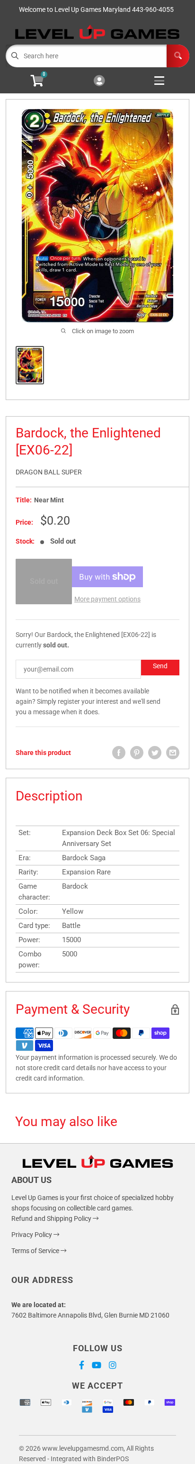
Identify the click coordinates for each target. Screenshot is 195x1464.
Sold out (44, 581)
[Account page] (99, 81)
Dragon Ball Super (49, 472)
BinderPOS (113, 1459)
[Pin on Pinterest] (136, 752)
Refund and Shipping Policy (52, 1218)
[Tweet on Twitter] (154, 752)
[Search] (178, 56)
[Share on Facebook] (118, 752)
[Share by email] (172, 752)
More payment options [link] (107, 599)
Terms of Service (36, 1251)
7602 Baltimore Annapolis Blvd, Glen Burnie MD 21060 (90, 1315)
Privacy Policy (32, 1234)
